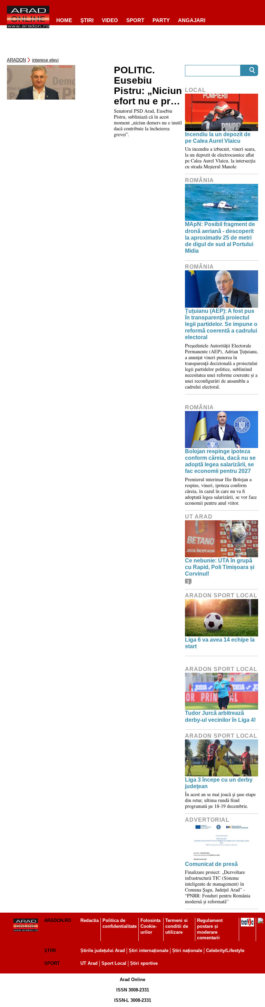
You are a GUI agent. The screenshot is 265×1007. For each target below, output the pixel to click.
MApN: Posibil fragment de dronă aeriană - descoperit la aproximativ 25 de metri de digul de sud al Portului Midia (220, 237)
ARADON (16, 60)
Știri (50, 950)
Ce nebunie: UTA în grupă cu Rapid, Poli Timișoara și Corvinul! (219, 567)
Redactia (89, 920)
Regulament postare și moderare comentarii (210, 929)
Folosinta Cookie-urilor (150, 926)
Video (110, 20)
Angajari (191, 20)
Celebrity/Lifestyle (225, 950)
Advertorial (207, 820)
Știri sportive (144, 963)
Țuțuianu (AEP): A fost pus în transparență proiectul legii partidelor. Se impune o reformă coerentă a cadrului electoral (221, 324)
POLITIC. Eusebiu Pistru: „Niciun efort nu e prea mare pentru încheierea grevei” (148, 85)
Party (161, 20)
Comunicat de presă (211, 864)
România (199, 180)
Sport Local (113, 963)
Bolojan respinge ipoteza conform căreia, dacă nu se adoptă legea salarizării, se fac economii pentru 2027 (220, 461)
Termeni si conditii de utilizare (176, 926)
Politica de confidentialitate (119, 923)
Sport (135, 20)
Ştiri (87, 20)
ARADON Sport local (221, 595)
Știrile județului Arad (102, 950)
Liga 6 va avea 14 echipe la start (220, 643)
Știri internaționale (148, 950)
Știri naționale (187, 950)
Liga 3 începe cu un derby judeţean (219, 783)
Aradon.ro (57, 920)
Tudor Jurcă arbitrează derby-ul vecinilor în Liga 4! (220, 716)
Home (64, 20)
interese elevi (45, 60)
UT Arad (199, 517)
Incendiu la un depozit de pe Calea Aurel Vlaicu (218, 137)
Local (195, 90)
